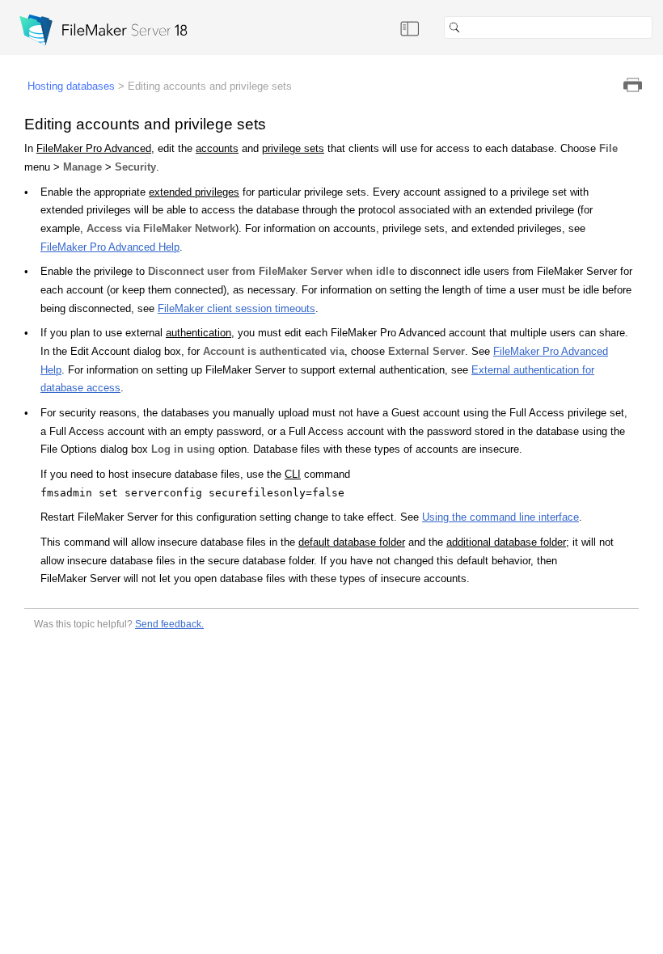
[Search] (659, 27)
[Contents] (410, 27)
